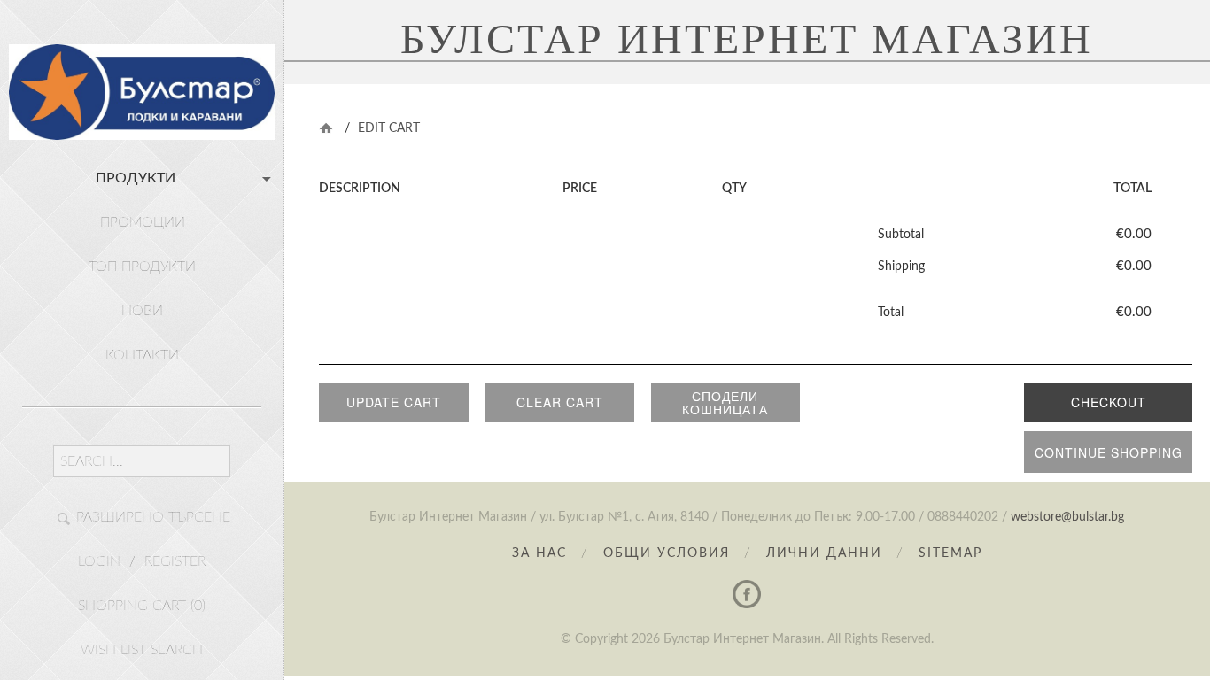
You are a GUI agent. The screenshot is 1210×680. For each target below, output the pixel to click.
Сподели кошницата (725, 402)
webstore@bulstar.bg (1067, 517)
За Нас (539, 553)
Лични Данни (824, 553)
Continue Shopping (1109, 452)
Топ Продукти (142, 266)
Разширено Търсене (153, 517)
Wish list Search (142, 650)
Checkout (1108, 402)
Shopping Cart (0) (142, 606)
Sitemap (950, 553)
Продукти (135, 178)
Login (99, 561)
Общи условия (666, 553)
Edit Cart (389, 128)
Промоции (142, 222)
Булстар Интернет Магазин (746, 38)
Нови (142, 311)
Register (175, 561)
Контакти (142, 355)
